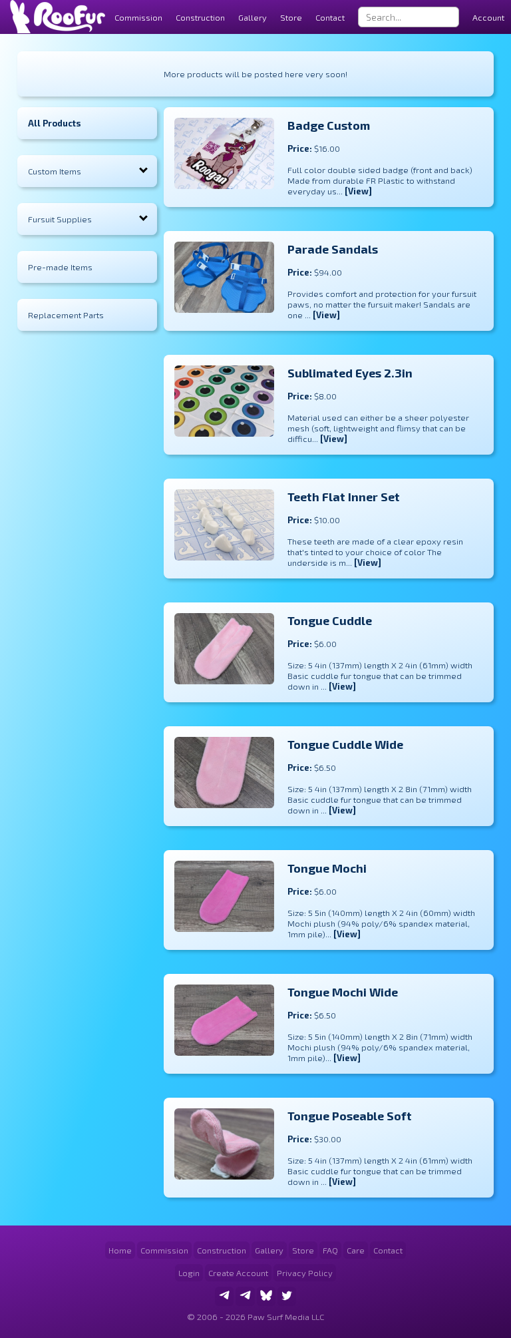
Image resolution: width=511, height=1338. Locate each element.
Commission (164, 1250)
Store (291, 17)
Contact (330, 17)
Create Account (238, 1272)
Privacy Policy (305, 1272)
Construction (221, 1250)
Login (189, 1272)
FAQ (330, 1250)
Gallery (252, 17)
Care (356, 1250)
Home (120, 1250)
